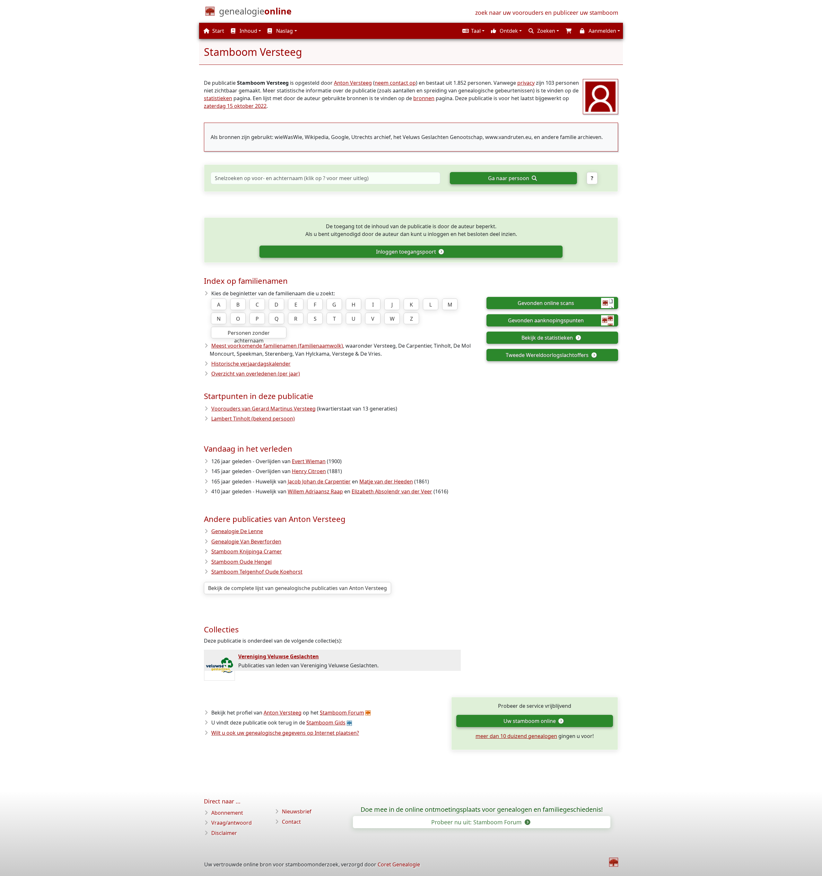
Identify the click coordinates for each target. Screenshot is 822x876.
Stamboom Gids (325, 722)
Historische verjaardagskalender (251, 363)
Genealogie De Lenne (237, 531)
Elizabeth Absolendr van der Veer (392, 491)
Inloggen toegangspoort (406, 251)
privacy (526, 82)
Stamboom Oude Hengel (241, 561)
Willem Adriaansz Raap (315, 491)
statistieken (218, 98)
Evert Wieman (309, 461)
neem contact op (395, 82)
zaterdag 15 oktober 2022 (235, 105)
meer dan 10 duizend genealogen (516, 736)
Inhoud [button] (247, 30)
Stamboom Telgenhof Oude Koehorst (256, 571)
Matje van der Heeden (386, 481)
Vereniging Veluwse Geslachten (278, 656)
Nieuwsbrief (296, 811)
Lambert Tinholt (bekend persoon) (253, 418)
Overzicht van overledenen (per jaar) (255, 373)
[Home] (613, 862)
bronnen (423, 98)
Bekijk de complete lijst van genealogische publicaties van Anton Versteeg (297, 588)
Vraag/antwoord (231, 822)
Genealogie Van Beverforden (246, 541)
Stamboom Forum (342, 712)
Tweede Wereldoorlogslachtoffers (548, 355)
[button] (472, 31)
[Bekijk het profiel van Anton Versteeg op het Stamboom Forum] (600, 96)
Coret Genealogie (399, 864)
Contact (291, 821)
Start (217, 30)
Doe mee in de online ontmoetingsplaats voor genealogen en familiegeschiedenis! (482, 809)
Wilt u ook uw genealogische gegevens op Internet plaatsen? (285, 732)
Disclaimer (224, 833)
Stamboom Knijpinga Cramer (246, 551)
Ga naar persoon (509, 178)
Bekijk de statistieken (547, 337)
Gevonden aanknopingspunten (546, 320)
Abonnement (227, 812)
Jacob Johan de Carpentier (319, 481)
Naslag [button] (284, 30)
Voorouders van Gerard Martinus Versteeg (263, 408)
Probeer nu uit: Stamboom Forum (477, 822)
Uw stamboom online (530, 720)
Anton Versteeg (353, 82)
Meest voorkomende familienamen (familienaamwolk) (277, 345)
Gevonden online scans (546, 303)
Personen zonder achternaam (249, 333)
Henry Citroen (309, 471)
